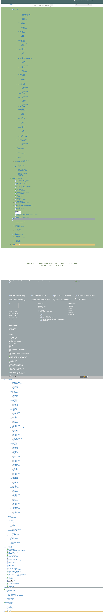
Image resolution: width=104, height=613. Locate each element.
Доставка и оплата (19, 222)
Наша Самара (18, 231)
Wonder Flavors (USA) (22, 136)
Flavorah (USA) (21, 31)
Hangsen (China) (21, 84)
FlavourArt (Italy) (21, 74)
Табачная (20, 149)
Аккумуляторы (21, 171)
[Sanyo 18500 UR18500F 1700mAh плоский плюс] (20, 351)
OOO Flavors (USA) (22, 93)
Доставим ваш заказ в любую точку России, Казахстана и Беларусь (84, 298)
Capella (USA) (21, 49)
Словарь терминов (19, 224)
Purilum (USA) (21, 22)
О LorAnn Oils (18, 241)
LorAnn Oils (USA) (21, 127)
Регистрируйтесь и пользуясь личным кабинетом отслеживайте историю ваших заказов (62, 301)
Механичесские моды (22, 170)
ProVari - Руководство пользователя (22, 227)
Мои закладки (12, 329)
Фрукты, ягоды (24, 76)
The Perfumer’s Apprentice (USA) (25, 58)
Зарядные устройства (22, 173)
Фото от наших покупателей (21, 237)
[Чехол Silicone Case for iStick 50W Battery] (18, 347)
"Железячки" (17, 166)
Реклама (16, 233)
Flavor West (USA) (21, 97)
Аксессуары (17, 177)
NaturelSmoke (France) (22, 139)
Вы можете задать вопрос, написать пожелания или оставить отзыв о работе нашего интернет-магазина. (17, 301)
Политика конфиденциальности (45, 311)
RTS (22, 155)
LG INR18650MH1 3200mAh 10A (15, 369)
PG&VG (19, 157)
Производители (71, 305)
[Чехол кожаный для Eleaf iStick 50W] (17, 372)
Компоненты (17, 151)
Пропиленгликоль (25, 160)
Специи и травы (24, 19)
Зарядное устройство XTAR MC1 (16, 365)
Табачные (23, 23)
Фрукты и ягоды (24, 15)
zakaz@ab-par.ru (13, 337)
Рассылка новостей (13, 330)
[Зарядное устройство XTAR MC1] (16, 364)
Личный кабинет (12, 327)
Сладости (23, 17)
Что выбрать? (18, 229)
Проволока (20, 164)
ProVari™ (20, 174)
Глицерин (23, 158)
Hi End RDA (20, 175)
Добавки (19, 145)
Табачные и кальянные (26, 14)
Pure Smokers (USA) (22, 109)
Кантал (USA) (11, 345)
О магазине (17, 236)
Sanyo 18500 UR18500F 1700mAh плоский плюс (19, 353)
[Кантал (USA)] (12, 343)
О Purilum (70, 308)
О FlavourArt (17, 240)
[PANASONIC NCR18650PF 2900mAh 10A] (18, 355)
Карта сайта (70, 306)
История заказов (12, 328)
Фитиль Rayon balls (22, 165)
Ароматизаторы (18, 11)
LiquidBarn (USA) (21, 106)
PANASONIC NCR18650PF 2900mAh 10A (17, 357)
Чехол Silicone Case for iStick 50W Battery (17, 349)
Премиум (23, 153)
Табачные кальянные (25, 69)
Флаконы (20, 162)
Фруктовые (23, 61)
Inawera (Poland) (21, 40)
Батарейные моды (22, 169)
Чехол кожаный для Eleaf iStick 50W (16, 373)
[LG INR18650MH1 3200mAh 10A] (16, 368)
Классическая (21, 148)
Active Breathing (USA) (22, 118)
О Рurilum (17, 239)
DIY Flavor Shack (21, 67)
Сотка (19, 152)
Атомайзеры (20, 168)
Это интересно (18, 230)
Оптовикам (17, 225)
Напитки (23, 20)
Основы (16, 147)
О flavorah (70, 310)
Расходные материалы (20, 161)
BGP (22, 156)
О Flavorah (17, 243)
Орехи (22, 54)
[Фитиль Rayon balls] (13, 360)
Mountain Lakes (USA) (22, 13)
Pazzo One (23, 83)
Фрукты (22, 52)
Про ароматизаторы (19, 226)
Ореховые (23, 18)
